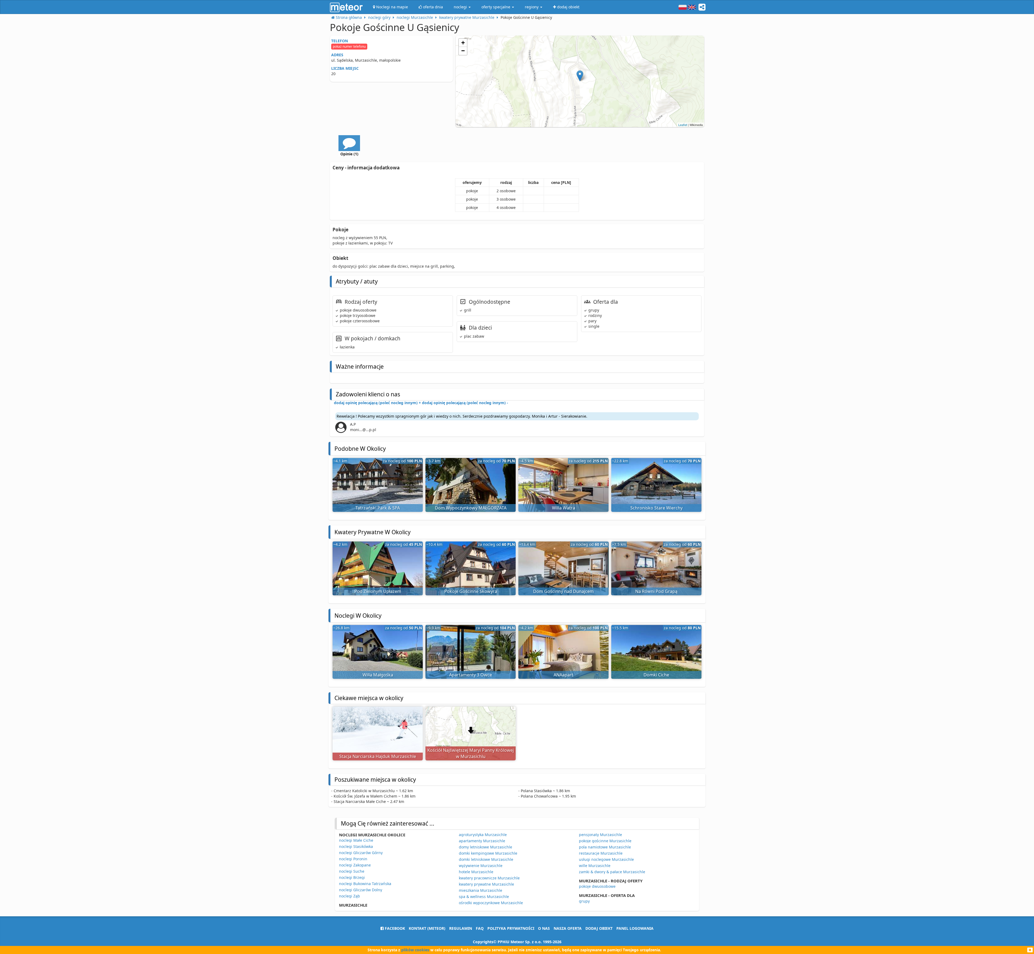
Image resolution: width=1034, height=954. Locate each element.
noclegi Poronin (353, 858)
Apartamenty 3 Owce (470, 675)
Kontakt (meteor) (427, 928)
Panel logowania (635, 928)
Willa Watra (563, 508)
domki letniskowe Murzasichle (486, 859)
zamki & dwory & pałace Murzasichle (612, 871)
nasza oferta (568, 928)
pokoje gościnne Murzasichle (605, 840)
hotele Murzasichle (476, 871)
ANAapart (563, 675)
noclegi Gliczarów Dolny (360, 889)
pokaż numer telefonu (349, 46)
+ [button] (463, 42)
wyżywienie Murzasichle (480, 865)
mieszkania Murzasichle (480, 890)
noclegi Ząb (349, 896)
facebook (394, 928)
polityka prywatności (510, 928)
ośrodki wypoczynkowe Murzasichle (491, 902)
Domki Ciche (656, 675)
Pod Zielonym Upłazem (377, 591)
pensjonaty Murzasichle (600, 834)
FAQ (480, 928)
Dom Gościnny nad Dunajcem (563, 591)
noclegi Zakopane (355, 865)
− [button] (463, 50)
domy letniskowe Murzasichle (485, 847)
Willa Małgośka (377, 675)
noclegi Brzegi (352, 877)
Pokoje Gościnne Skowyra (470, 591)
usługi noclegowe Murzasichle (606, 859)
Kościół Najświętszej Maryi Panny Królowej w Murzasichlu (470, 753)
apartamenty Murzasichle (482, 840)
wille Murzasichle (594, 865)
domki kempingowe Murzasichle (488, 853)
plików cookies (415, 949)
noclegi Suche (351, 871)
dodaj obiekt (599, 928)
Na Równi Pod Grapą (656, 591)
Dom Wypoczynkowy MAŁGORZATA (470, 508)
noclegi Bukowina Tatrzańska (365, 883)
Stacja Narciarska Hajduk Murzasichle (377, 756)
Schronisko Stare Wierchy (656, 508)
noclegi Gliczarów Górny (361, 852)
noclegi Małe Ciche (356, 840)
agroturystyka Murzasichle (483, 834)
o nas (544, 928)
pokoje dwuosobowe (597, 886)
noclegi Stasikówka (356, 846)
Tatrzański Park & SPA (377, 508)
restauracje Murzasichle (601, 853)
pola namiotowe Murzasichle (605, 847)
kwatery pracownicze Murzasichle (489, 877)
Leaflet (682, 125)
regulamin (460, 928)
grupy (584, 901)
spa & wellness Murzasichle (484, 896)
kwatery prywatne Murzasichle (486, 884)
